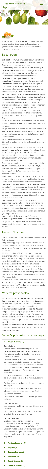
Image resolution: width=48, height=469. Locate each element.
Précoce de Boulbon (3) (16, 342)
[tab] (24, 342)
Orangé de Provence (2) (16, 465)
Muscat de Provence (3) (16, 452)
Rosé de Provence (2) (15, 461)
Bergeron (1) (12, 447)
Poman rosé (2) (13, 456)
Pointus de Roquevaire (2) (17, 443)
